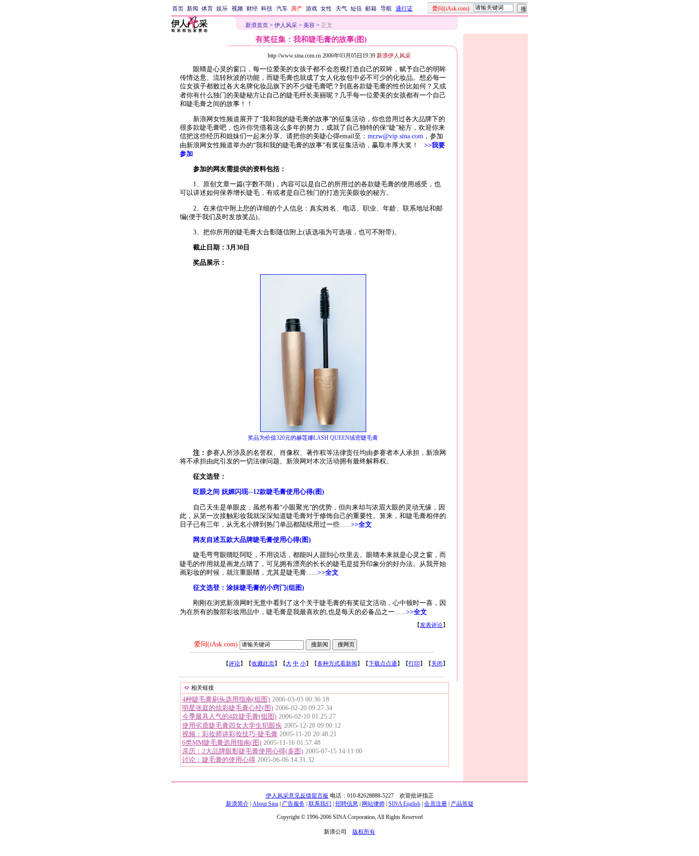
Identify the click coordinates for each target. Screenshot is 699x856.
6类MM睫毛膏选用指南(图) (222, 742)
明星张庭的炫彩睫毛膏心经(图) (227, 708)
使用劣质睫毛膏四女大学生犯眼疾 (232, 725)
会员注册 (435, 803)
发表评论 (431, 625)
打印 (414, 663)
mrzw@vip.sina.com (395, 136)
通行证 (404, 8)
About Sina (265, 803)
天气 (341, 8)
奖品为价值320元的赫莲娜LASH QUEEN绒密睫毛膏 (313, 437)
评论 (234, 663)
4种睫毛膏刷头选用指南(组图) (226, 699)
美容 (309, 25)
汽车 (282, 8)
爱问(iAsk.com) (216, 644)
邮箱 (371, 8)
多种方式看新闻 (337, 663)
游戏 (311, 8)
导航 (386, 8)
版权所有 (363, 831)
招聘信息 (346, 803)
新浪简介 (237, 803)
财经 (252, 8)
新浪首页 (256, 25)
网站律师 (373, 803)
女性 (326, 8)
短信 (356, 8)
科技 (266, 8)
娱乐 (222, 8)
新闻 (192, 8)
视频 (237, 8)
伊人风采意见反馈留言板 (297, 795)
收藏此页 (263, 663)
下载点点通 (383, 663)
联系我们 (320, 803)
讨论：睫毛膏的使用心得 (218, 759)
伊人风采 (285, 25)
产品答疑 (462, 803)
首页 (178, 8)
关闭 (437, 663)
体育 (207, 8)
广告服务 (293, 803)
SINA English (404, 803)
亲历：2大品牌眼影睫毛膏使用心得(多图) (242, 751)
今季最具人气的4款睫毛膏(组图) (229, 716)
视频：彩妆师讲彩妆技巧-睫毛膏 (230, 734)
